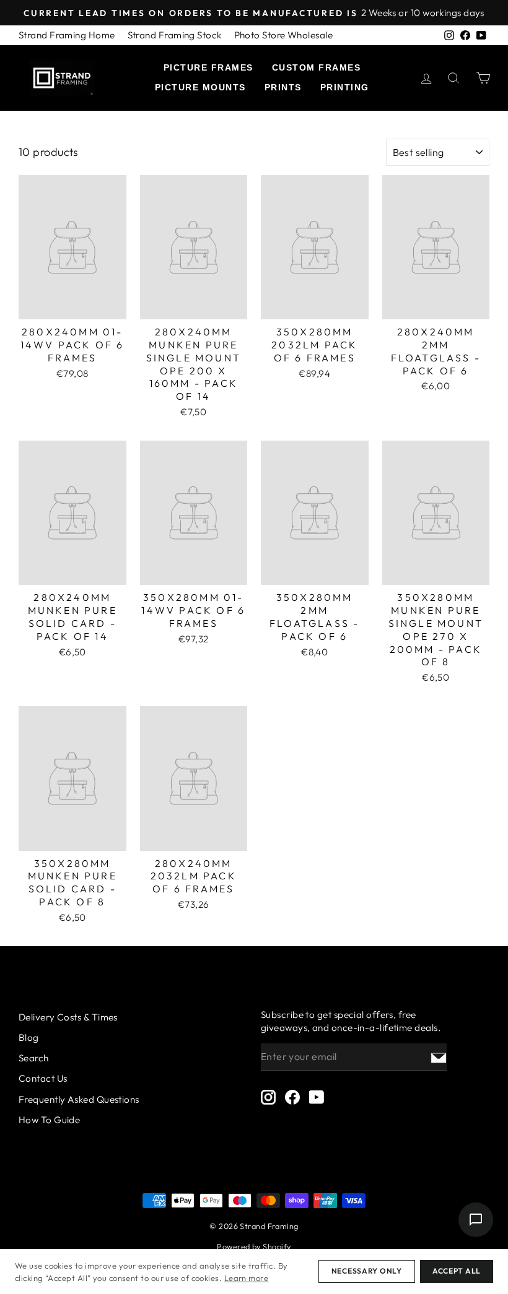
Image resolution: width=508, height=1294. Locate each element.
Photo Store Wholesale (283, 35)
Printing (344, 87)
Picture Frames (208, 67)
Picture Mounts (200, 87)
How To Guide (49, 1120)
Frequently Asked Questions (79, 1099)
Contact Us (43, 1078)
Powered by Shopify (254, 1246)
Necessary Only (366, 1270)
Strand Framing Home (67, 35)
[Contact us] (475, 1219)
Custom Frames (316, 67)
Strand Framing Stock (175, 35)
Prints (283, 87)
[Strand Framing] (62, 78)
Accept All (456, 1270)
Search (34, 1058)
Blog (29, 1037)
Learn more (246, 1278)
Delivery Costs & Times (68, 1017)
